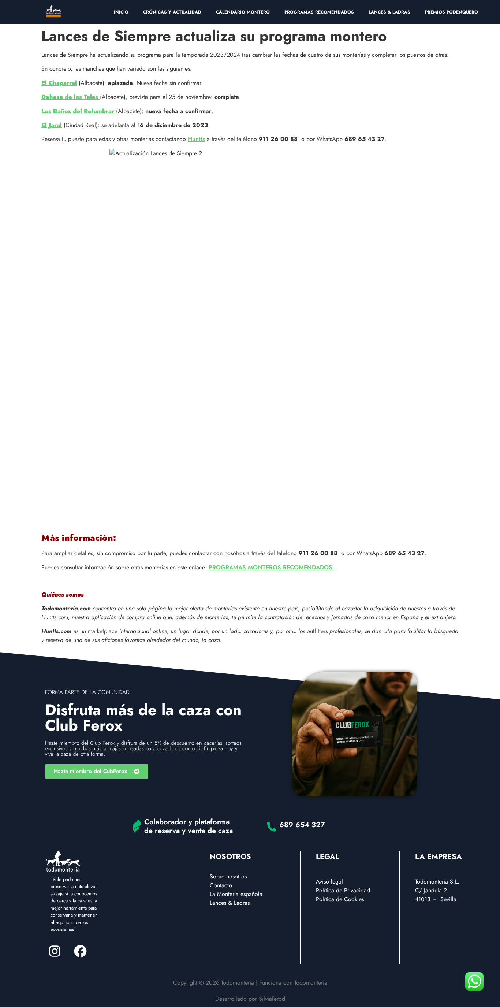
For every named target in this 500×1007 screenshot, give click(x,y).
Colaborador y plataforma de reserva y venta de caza (188, 826)
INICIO (121, 12)
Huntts (196, 139)
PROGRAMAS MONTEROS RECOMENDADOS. (271, 567)
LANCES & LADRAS (389, 12)
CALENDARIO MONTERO (243, 12)
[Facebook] (80, 951)
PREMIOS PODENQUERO (451, 12)
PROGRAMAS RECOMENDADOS (319, 12)
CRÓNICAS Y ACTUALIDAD (172, 12)
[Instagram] (54, 951)
